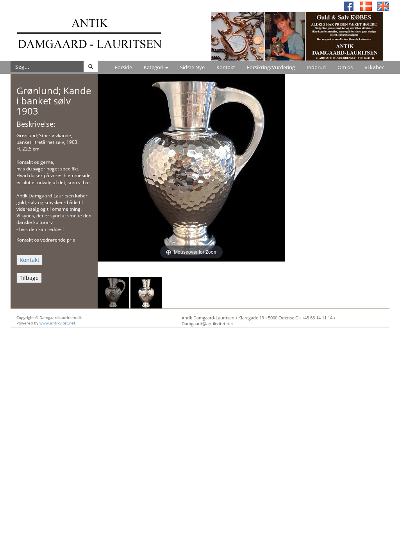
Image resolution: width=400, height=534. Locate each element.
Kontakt (225, 67)
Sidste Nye (192, 67)
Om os (345, 67)
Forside (123, 67)
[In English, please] (383, 5)
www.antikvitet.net (57, 323)
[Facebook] (349, 5)
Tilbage (29, 277)
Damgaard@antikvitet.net (207, 323)
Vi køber (374, 67)
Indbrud (316, 67)
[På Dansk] (366, 5)
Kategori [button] (154, 67)
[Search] (91, 66)
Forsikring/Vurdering (271, 67)
